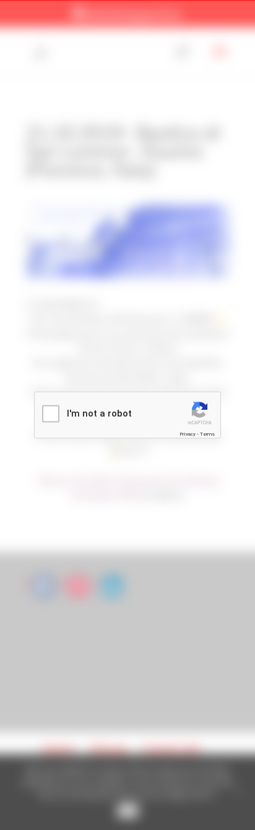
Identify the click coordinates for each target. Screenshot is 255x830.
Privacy (187, 433)
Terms (207, 433)
